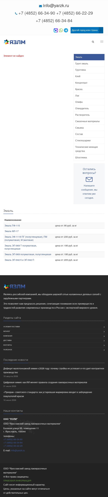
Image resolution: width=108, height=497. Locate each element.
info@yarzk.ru (56, 5)
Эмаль (78, 57)
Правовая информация (17, 480)
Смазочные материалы (87, 121)
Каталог (6, 331)
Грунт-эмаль (81, 63)
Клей (77, 76)
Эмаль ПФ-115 (12, 225)
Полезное (7, 349)
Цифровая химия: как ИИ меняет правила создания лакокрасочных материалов (45, 382)
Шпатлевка (81, 157)
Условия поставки (11, 326)
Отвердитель (82, 108)
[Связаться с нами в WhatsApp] (61, 30)
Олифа (79, 101)
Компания (7, 336)
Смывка (79, 127)
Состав (79, 134)
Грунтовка (80, 69)
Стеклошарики (83, 140)
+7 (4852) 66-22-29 (74, 13)
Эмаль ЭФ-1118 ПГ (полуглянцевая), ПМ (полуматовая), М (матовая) (25, 238)
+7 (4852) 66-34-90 (36, 13)
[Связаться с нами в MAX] (56, 30)
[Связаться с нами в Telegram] (66, 30)
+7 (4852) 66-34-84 (54, 20)
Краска (78, 89)
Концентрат (81, 82)
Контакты (7, 345)
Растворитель (82, 114)
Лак (77, 95)
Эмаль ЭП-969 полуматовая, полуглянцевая (27, 254)
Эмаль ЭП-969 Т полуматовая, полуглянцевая (20, 247)
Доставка (7, 340)
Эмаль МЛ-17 (11, 231)
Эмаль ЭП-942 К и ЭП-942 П (19, 259)
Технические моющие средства (86, 149)
